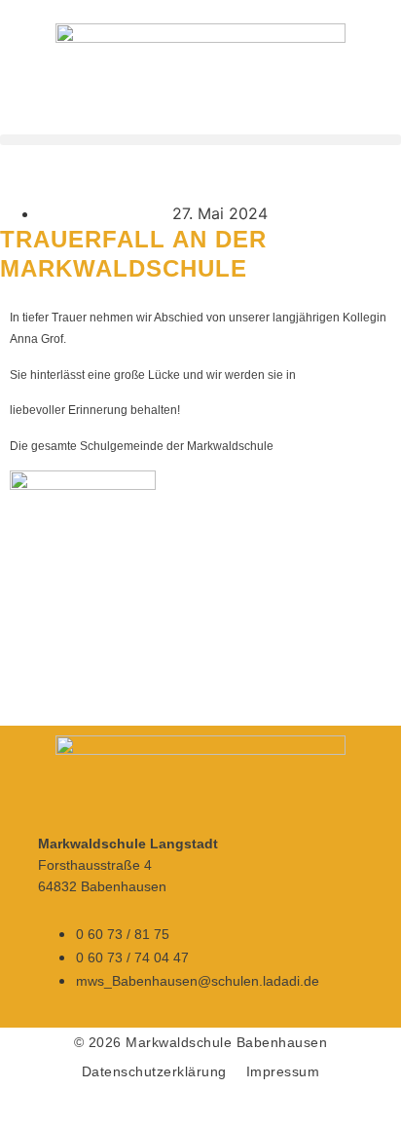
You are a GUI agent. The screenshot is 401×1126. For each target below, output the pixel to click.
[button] (200, 139)
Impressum (283, 1071)
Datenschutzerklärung (154, 1071)
